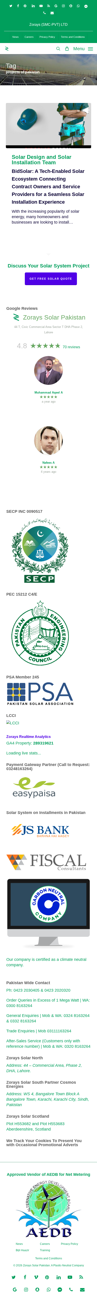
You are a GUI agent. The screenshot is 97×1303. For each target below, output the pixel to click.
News (19, 1244)
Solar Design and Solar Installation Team (41, 159)
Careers (45, 1244)
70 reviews (71, 347)
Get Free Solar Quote (51, 278)
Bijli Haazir (22, 1250)
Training (45, 1250)
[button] (83, 48)
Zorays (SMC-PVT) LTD (48, 24)
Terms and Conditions (48, 1258)
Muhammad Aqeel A (49, 392)
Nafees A (48, 462)
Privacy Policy (69, 1244)
